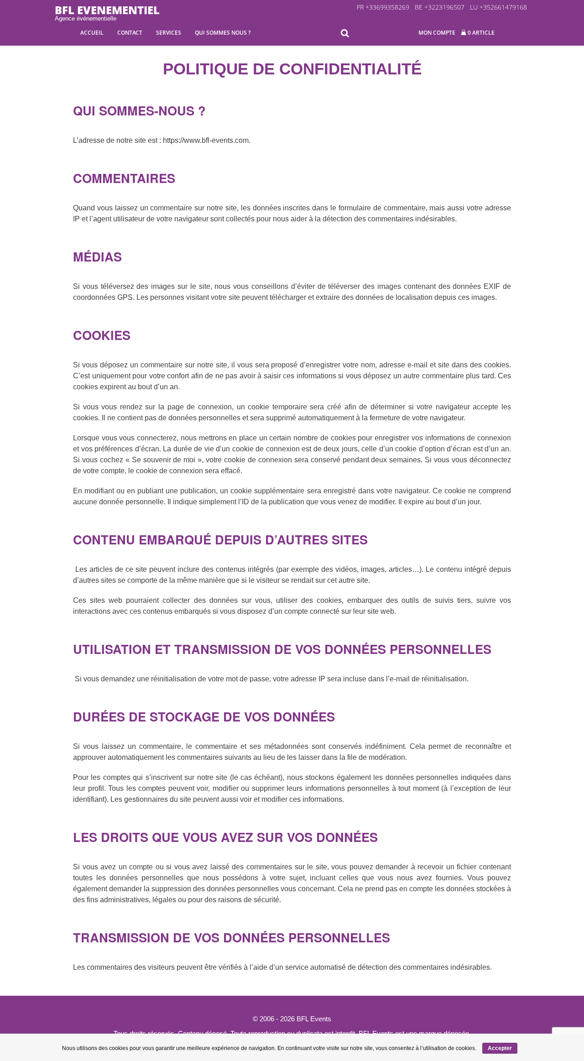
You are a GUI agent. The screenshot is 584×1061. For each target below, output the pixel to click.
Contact (129, 33)
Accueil (92, 33)
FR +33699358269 (383, 7)
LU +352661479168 (498, 7)
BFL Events (314, 1019)
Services (168, 33)
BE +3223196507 (439, 7)
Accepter (500, 1048)
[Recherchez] (347, 33)
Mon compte (436, 33)
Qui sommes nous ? (222, 33)
